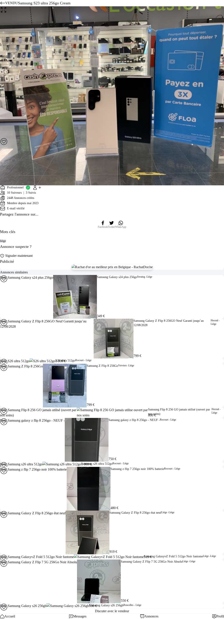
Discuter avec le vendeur (112, 611)
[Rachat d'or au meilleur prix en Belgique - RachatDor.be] (112, 267)
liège (3, 241)
